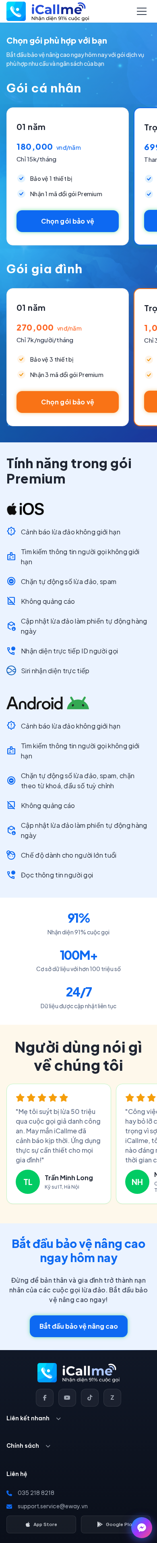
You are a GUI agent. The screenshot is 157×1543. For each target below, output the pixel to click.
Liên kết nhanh (28, 1418)
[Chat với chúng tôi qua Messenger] (141, 1527)
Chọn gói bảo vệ (68, 221)
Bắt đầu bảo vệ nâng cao (78, 1326)
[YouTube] (67, 1398)
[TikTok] (90, 1398)
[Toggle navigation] (142, 11)
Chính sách (22, 1445)
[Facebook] (45, 1398)
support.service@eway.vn (53, 1506)
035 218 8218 (36, 1493)
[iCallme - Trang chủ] (47, 11)
